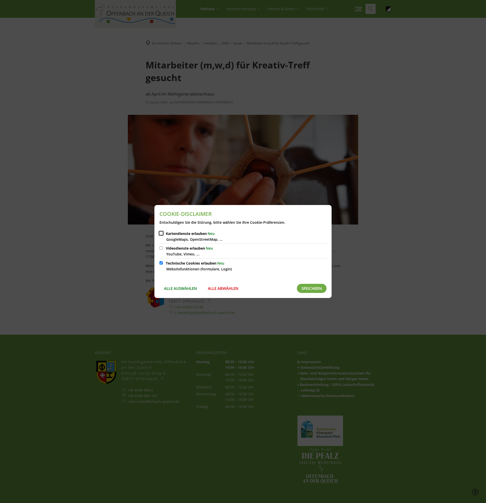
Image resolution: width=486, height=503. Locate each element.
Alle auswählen (180, 288)
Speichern (311, 288)
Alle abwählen (223, 288)
